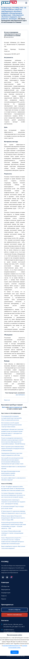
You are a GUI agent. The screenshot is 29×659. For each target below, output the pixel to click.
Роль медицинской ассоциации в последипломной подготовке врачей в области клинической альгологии (11, 418)
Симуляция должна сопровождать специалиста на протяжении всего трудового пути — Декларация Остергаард (13, 502)
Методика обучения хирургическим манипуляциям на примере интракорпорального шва (10, 473)
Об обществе (5, 586)
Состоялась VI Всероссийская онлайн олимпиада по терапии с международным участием (12, 533)
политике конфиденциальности (11, 646)
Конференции (6, 8)
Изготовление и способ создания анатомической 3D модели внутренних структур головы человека (11, 425)
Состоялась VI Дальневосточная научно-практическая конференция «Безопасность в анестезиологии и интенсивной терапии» (13, 495)
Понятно (14, 652)
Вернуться (7, 400)
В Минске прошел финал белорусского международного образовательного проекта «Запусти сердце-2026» (13, 518)
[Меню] (26, 3)
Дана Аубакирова (20, 395)
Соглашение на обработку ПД (15, 656)
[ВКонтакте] (3, 577)
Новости (4, 596)
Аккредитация (5, 593)
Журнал (3, 599)
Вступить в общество (14, 610)
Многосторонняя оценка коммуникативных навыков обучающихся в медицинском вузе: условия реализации (12, 448)
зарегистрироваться (15, 407)
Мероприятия (5, 590)
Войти (4, 407)
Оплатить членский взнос (14, 615)
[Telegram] (7, 577)
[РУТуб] (11, 577)
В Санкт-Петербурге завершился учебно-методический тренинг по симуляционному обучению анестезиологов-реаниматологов (12, 488)
